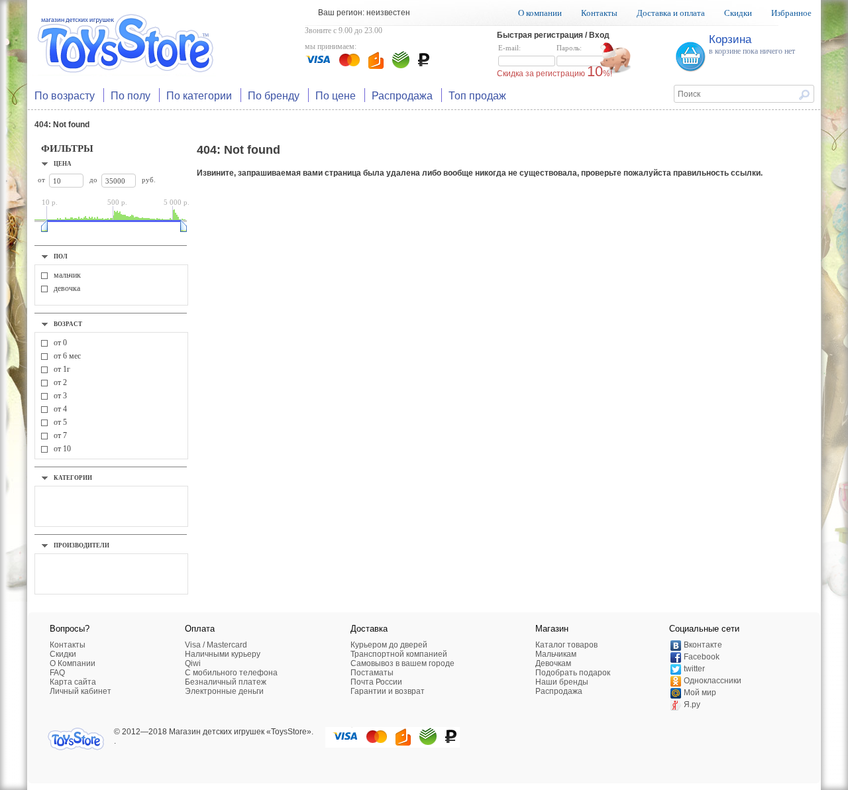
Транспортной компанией (398, 654)
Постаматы (372, 672)
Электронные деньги (224, 691)
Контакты (599, 13)
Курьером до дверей (388, 644)
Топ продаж (477, 95)
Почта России (376, 682)
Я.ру (692, 704)
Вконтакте (703, 644)
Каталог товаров (566, 644)
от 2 (60, 382)
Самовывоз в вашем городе (402, 663)
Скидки (738, 13)
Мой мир (700, 692)
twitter (694, 668)
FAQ (57, 672)
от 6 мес (67, 356)
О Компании (72, 663)
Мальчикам (555, 654)
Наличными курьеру (222, 654)
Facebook (701, 656)
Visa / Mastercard (216, 644)
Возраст (68, 324)
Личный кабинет (80, 691)
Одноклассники (712, 680)
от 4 (60, 409)
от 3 (60, 395)
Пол (61, 256)
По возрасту (64, 95)
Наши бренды (561, 682)
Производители (81, 545)
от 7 (60, 435)
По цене (335, 95)
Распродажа (402, 95)
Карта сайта (73, 682)
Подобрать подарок (572, 672)
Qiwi (193, 663)
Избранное (791, 13)
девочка (67, 288)
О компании (540, 13)
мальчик (67, 275)
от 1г (62, 369)
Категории (73, 478)
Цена (63, 163)
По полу (130, 95)
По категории (199, 95)
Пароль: (569, 48)
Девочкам (553, 663)
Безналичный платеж (225, 682)
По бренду (273, 95)
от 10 (62, 448)
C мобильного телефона (231, 672)
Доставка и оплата (671, 13)
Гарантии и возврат (387, 691)
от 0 (60, 342)
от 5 (60, 422)
